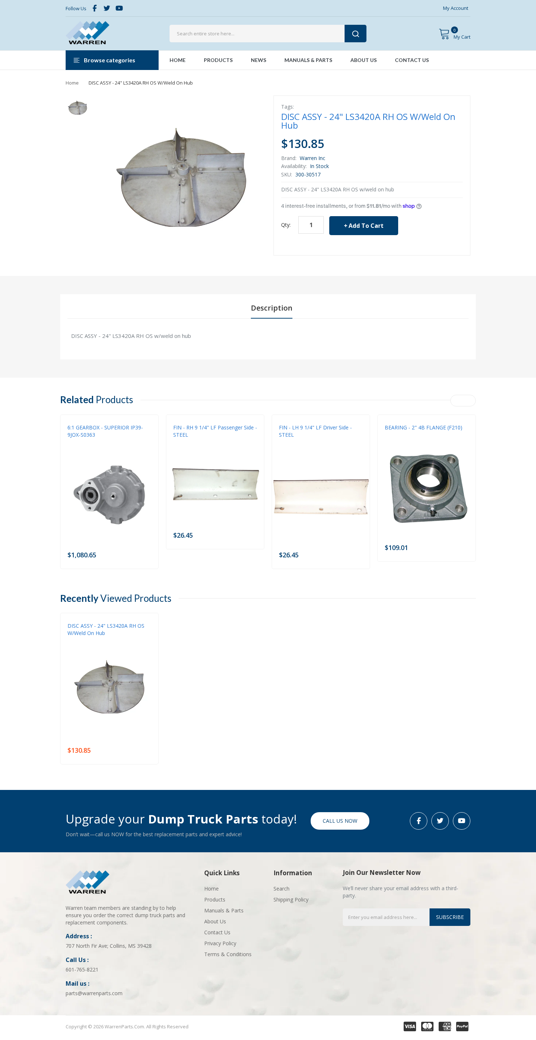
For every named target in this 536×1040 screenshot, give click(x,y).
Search (281, 888)
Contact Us (217, 932)
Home (72, 82)
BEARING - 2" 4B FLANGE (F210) (423, 427)
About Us (215, 921)
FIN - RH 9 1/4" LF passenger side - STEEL (215, 431)
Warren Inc (312, 158)
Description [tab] (271, 308)
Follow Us (76, 8)
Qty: (286, 224)
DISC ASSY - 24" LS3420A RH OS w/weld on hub (105, 629)
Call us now (340, 820)
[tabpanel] (268, 335)
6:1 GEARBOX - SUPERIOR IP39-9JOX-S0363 (105, 431)
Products (214, 899)
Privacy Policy (220, 943)
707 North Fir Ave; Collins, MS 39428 (109, 945)
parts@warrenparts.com (94, 993)
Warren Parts (83, 442)
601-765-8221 (82, 969)
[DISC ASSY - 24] (77, 107)
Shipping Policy (290, 899)
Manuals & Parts (224, 910)
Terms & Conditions (228, 954)
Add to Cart (366, 226)
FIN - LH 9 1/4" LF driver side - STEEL (315, 431)
